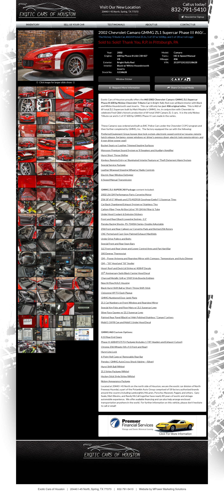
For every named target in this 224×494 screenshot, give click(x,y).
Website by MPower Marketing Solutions (162, 489)
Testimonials (116, 24)
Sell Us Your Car (73, 24)
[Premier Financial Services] (152, 425)
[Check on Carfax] (180, 79)
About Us (151, 24)
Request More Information (125, 87)
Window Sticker (124, 79)
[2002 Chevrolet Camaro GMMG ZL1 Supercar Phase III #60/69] (55, 55)
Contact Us (188, 24)
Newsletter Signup (194, 16)
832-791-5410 (188, 9)
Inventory (33, 24)
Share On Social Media (182, 87)
